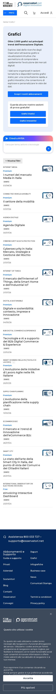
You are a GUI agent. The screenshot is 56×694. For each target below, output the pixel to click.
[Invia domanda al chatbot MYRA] (48, 148)
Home (5, 22)
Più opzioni (28, 687)
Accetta (28, 678)
